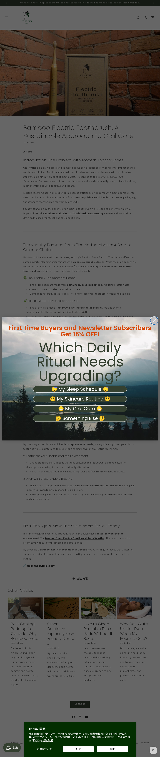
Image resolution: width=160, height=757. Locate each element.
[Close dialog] (154, 321)
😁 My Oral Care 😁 (80, 408)
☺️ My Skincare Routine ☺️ (80, 399)
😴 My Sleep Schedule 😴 (80, 389)
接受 (78, 749)
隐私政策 (47, 740)
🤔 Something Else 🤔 (80, 418)
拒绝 (112, 749)
